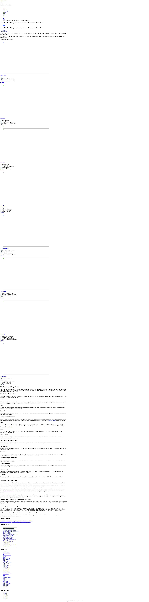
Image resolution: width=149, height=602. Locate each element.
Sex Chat (4, 579)
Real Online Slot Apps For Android (9, 544)
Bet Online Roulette (6, 542)
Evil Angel (2, 334)
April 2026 (5, 594)
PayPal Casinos (5, 574)
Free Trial (2, 125)
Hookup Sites (5, 9)
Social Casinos (5, 582)
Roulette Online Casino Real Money (9, 547)
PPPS (1, 2)
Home (4, 8)
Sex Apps (4, 578)
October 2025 (5, 596)
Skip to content (3, 0)
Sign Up (2, 82)
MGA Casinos (5, 570)
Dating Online (5, 561)
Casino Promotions (6, 559)
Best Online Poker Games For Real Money (11, 531)
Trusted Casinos (6, 584)
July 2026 (4, 592)
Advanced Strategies (6, 553)
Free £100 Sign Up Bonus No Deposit (10, 534)
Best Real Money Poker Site (8, 541)
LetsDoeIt (2, 118)
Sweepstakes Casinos (7, 583)
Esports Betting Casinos (7, 562)
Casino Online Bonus (7, 533)
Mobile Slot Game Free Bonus (8, 540)
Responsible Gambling (7, 577)
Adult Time (3, 75)
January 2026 (5, 595)
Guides (4, 564)
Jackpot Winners (6, 568)
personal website (10, 426)
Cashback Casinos (6, 558)
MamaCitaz (3, 376)
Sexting (4, 12)
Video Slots (5, 586)
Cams (4, 13)
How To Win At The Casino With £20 (10, 527)
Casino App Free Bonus (7, 538)
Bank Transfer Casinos (7, 555)
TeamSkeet (3, 291)
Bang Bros (3, 205)
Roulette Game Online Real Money (9, 539)
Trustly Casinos (5, 585)
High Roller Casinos (6, 565)
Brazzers (2, 162)
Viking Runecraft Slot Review (8, 528)
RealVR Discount (52, 420)
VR (3, 15)
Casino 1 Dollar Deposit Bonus (8, 529)
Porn (4, 14)
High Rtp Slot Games (7, 536)
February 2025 (5, 597)
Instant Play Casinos (6, 567)
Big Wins (4, 556)
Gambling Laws (6, 563)
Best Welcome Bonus (7, 532)
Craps (4, 560)
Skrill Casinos (5, 581)
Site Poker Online (6, 543)
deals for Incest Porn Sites (9, 491)
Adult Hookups (5, 551)
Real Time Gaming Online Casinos (9, 530)
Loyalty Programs (6, 569)
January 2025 (5, 598)
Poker (4, 575)
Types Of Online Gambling (8, 535)
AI (3, 16)
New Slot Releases (6, 571)
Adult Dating (5, 11)
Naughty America (4, 248)
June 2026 (5, 593)
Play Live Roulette (6, 545)
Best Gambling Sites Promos (8, 537)
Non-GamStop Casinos (7, 573)
